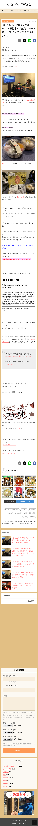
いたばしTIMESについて (7, 21)
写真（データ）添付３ (10, 736)
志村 (34, 513)
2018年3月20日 (10, 364)
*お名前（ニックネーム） (11, 676)
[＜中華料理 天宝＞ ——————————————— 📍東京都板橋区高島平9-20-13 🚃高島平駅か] (7, 492)
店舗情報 (6, 777)
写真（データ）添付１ (10, 723)
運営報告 (6, 786)
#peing (29, 356)
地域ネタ (6, 772)
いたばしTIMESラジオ (12, 509)
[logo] (19, 410)
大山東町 (18, 513)
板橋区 (33, 516)
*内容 (5, 696)
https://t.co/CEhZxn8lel (13, 356)
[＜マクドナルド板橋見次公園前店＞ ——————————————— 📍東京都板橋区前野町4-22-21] (19, 492)
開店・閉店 (26, 10)
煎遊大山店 (20, 197)
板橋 (26, 516)
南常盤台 (33, 509)
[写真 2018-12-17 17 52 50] (19, 181)
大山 (10, 513)
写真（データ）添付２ (10, 730)
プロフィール (10, 10)
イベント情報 (7, 769)
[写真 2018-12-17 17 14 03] (19, 148)
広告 (4, 775)
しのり (24, 509)
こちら (15, 66)
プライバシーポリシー (19, 820)
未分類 (5, 780)
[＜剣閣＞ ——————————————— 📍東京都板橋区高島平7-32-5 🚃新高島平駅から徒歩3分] (7, 481)
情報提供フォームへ (9, 445)
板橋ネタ (6, 783)
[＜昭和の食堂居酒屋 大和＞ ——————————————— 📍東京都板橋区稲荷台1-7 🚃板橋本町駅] (30, 481)
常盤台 (27, 513)
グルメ (19, 10)
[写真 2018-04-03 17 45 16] (19, 84)
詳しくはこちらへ (9, 453)
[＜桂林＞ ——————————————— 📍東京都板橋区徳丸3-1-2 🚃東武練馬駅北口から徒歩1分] (30, 492)
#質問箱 (24, 356)
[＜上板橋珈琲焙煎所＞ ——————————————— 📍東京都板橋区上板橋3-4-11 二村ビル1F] (19, 481)
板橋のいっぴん (7, 163)
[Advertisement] (19, 637)
